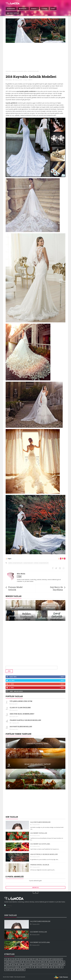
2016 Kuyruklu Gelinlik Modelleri (44, 854)
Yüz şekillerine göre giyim (21, 701)
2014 (11, 959)
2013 (6, 959)
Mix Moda (9, 80)
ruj (11, 967)
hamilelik (42, 961)
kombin (7, 964)
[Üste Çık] (35, 892)
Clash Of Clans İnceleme (20, 707)
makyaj (13, 964)
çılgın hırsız (21, 969)
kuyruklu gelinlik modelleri (41, 563)
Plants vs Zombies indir (58, 964)
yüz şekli (7, 969)
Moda (25, 71)
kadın (58, 961)
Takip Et (62, 676)
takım (37, 967)
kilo (63, 961)
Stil (32, 967)
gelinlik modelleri (28, 563)
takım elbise (44, 967)
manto (19, 964)
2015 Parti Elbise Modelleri (21, 726)
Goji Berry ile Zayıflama (40, 844)
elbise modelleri (45, 959)
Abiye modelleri (23, 959)
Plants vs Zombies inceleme (42, 964)
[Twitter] (56, 568)
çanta (13, 969)
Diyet (53, 8)
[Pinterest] (60, 568)
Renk (6, 967)
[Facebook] (52, 568)
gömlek (20, 961)
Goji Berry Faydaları (38, 833)
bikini (31, 959)
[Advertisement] (35, 802)
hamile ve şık (51, 961)
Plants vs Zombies (28, 964)
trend (56, 967)
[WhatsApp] (63, 568)
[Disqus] (35, 643)
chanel (37, 959)
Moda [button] (34, 8)
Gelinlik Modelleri (17, 71)
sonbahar (16, 967)
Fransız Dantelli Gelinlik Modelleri (25, 720)
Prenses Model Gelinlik (39, 865)
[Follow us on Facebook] (18, 576)
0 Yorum (25, 80)
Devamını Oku (35, 743)
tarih (51, 967)
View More (21, 605)
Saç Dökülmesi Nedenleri (40, 822)
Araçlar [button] (23, 8)
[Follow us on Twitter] (20, 576)
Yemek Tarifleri (14, 13)
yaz (61, 967)
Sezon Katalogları (33, 71)
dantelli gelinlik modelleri (15, 563)
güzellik (35, 961)
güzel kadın (28, 961)
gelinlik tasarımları (10, 961)
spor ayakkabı (25, 967)
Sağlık (45, 8)
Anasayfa (11, 8)
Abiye (15, 959)
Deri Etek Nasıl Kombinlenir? (22, 714)
